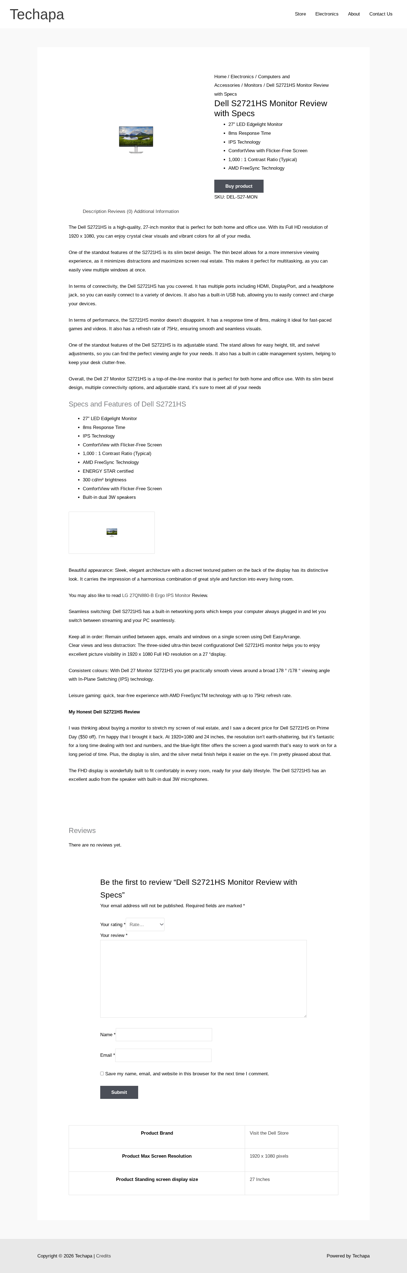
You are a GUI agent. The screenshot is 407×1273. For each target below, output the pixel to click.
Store (300, 14)
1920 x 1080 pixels (269, 1156)
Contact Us (381, 14)
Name (108, 1034)
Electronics (327, 14)
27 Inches (260, 1179)
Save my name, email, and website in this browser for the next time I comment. (187, 1073)
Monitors (253, 85)
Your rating (113, 924)
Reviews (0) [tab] (120, 211)
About (354, 14)
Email (107, 1055)
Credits (103, 1256)
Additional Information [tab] (156, 211)
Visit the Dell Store (269, 1133)
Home (220, 76)
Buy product (239, 186)
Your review (114, 935)
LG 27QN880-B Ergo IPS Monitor (156, 595)
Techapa (37, 14)
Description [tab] (94, 211)
